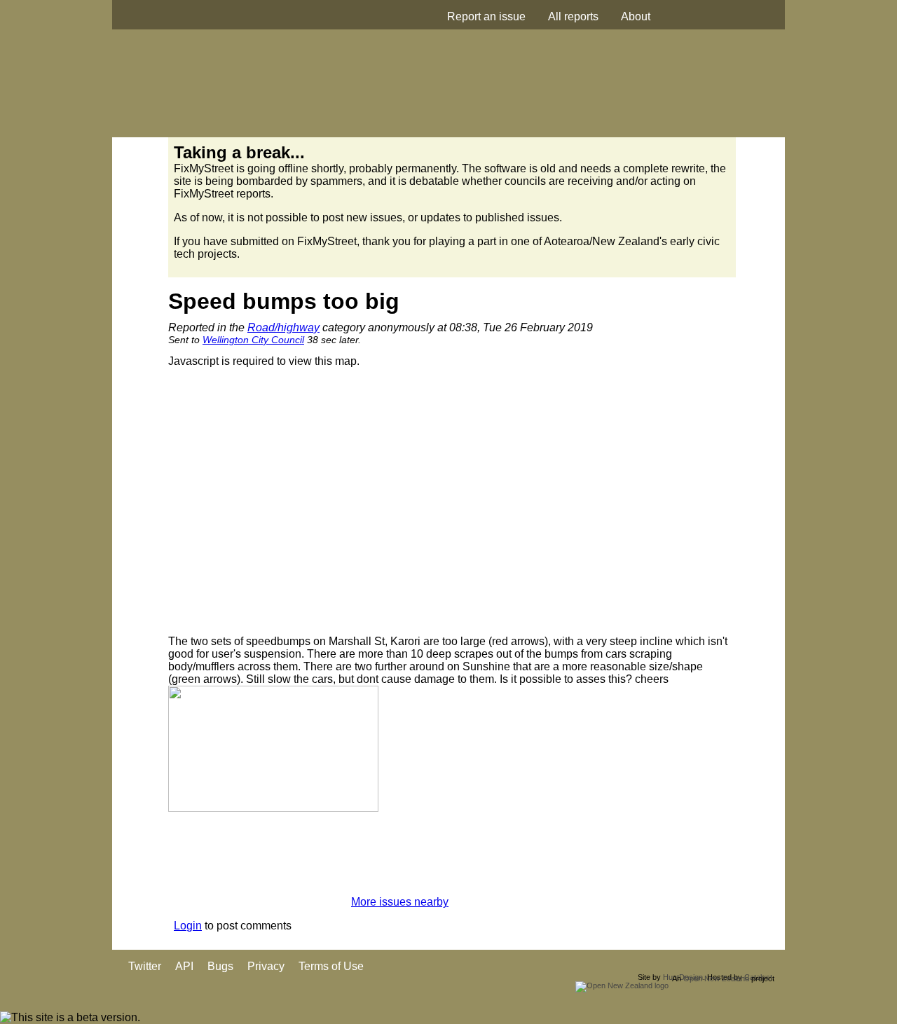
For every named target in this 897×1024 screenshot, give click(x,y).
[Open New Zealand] (622, 985)
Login (188, 926)
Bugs (220, 966)
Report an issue (486, 16)
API (184, 966)
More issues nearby (399, 902)
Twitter (144, 966)
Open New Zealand (716, 978)
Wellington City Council (253, 339)
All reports (573, 16)
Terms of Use (331, 966)
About (635, 16)
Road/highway (283, 327)
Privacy (266, 966)
